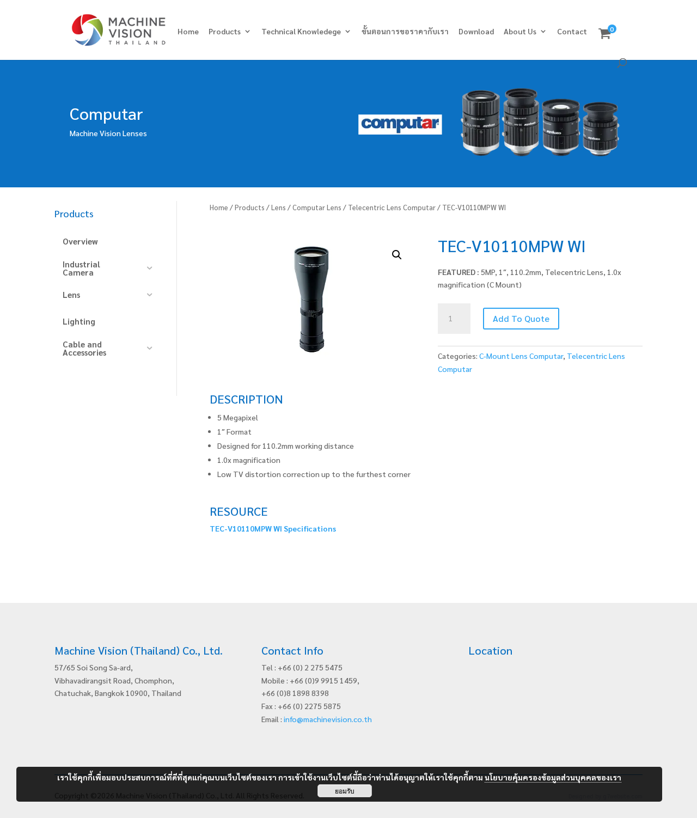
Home (188, 31)
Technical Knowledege (301, 31)
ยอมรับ (344, 791)
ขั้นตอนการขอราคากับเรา (405, 31)
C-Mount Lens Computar (521, 356)
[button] (397, 255)
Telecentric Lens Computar (392, 207)
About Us (520, 31)
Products (225, 31)
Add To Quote (521, 318)
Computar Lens (316, 207)
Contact (572, 31)
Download (476, 31)
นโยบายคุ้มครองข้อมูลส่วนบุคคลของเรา (553, 777)
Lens (278, 207)
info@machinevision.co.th (328, 719)
